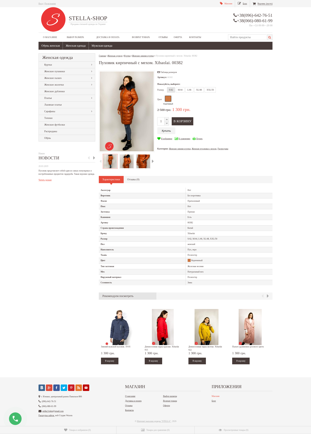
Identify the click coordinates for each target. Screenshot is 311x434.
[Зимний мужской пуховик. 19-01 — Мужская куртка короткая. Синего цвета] (119, 327)
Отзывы (163, 37)
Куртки (48, 64)
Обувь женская (50, 45)
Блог (214, 401)
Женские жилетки (54, 84)
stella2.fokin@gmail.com (53, 411)
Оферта (178, 37)
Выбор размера (75, 37)
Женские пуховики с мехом (204, 148)
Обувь (47, 138)
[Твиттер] (64, 387)
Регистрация (50, 3)
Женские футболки (54, 124)
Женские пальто (53, 78)
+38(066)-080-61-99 (254, 20)
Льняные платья (53, 104)
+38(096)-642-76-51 (254, 15)
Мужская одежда (102, 45)
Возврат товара (141, 37)
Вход (41, 3)
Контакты (195, 37)
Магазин (215, 396)
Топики (48, 118)
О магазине (50, 37)
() (80, 430)
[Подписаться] (78, 387)
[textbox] (247, 37)
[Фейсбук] (56, 387)
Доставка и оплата (108, 37)
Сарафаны (49, 111)
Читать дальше (45, 180)
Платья (48, 98)
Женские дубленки (54, 91)
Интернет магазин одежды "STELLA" (154, 421)
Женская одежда (76, 45)
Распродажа (50, 131)
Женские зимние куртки (180, 148)
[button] (167, 72)
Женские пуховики (54, 71)
